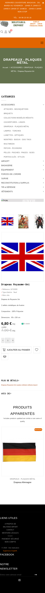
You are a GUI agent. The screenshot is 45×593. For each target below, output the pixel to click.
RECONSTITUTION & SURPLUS (15, 183)
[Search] (2, 32)
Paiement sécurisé (10, 539)
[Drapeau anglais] (7, 221)
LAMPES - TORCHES (12, 131)
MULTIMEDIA (9, 144)
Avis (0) (5, 393)
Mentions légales (10, 533)
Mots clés (6, 295)
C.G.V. (10, 536)
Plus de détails (9, 380)
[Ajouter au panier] (18, 451)
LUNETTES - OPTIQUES (14, 135)
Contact (10, 530)
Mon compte (10, 542)
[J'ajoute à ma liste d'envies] (36, 349)
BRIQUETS (8, 113)
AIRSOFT (5, 161)
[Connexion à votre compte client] (5, 32)
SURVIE (4, 178)
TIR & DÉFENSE (8, 187)
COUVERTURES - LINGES (14, 122)
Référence (6, 289)
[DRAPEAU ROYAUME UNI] (23, 221)
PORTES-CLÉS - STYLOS (14, 157)
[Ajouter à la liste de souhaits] (10, 451)
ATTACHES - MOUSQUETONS (16, 109)
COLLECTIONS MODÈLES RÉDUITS (18, 118)
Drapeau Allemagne (22, 482)
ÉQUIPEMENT (7, 170)
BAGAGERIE (6, 165)
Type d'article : (7, 292)
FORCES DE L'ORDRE (11, 174)
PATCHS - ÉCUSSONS (13, 148)
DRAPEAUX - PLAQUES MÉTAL (16, 126)
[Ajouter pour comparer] (4, 356)
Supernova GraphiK (10, 551)
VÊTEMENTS (7, 191)
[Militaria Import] (22, 24)
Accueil (5, 67)
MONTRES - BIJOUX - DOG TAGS (17, 139)
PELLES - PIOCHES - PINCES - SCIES (19, 152)
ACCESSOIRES (8, 105)
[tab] (22, 380)
